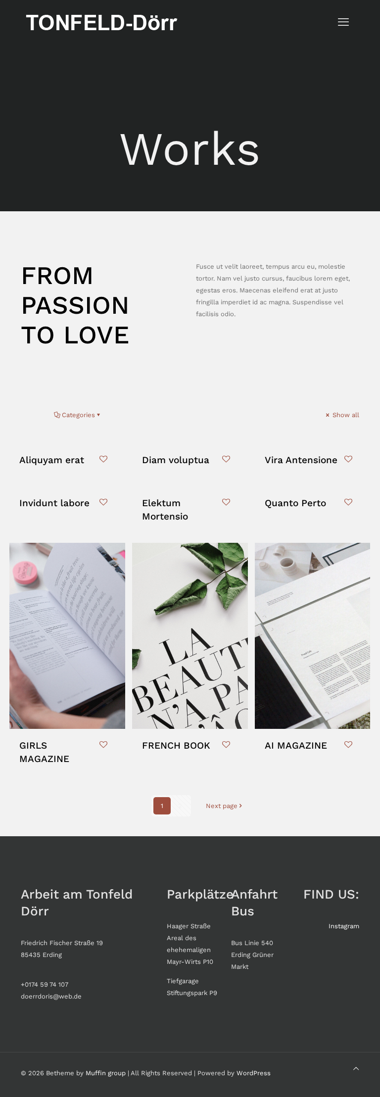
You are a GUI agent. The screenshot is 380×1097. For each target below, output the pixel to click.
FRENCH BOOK (176, 745)
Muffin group (106, 1073)
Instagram (344, 926)
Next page (222, 806)
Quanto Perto (295, 503)
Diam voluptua (175, 460)
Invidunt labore (54, 503)
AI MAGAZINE (296, 745)
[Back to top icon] (356, 1069)
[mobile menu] (343, 22)
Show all (345, 415)
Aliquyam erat (51, 460)
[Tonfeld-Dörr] (100, 22)
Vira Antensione (301, 460)
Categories (78, 415)
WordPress (254, 1073)
